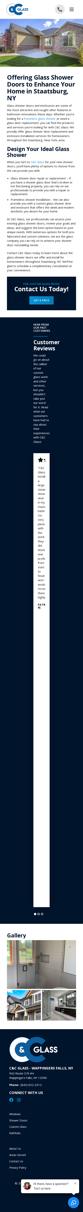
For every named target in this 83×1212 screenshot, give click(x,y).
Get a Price (41, 300)
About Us (15, 1148)
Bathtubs (15, 1133)
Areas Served (17, 1155)
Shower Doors (18, 1120)
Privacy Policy (17, 1167)
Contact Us (16, 1161)
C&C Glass (37, 162)
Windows (15, 1114)
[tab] (35, 914)
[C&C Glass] (24, 9)
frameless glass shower (40, 118)
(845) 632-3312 (31, 1085)
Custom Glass (18, 1127)
